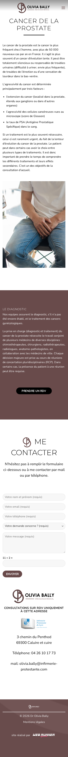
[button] (63, 7)
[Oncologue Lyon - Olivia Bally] (34, 7)
